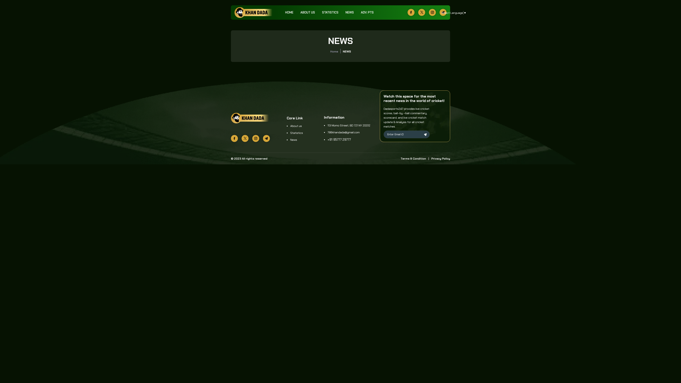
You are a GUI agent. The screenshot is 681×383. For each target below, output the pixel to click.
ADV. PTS (367, 12)
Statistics (330, 12)
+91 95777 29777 (339, 139)
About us (307, 12)
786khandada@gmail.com (344, 132)
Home (289, 12)
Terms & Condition (413, 158)
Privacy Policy (440, 158)
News (349, 12)
